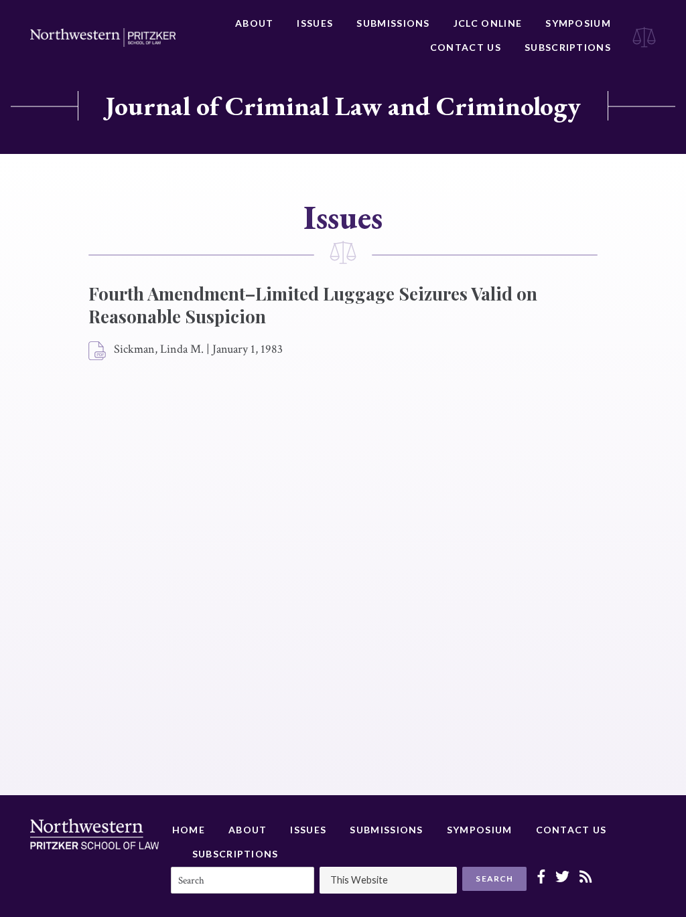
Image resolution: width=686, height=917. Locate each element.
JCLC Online (488, 23)
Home (188, 829)
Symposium (578, 23)
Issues (315, 23)
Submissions (392, 23)
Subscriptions (568, 47)
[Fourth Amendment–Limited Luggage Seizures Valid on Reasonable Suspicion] (97, 351)
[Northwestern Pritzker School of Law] (103, 37)
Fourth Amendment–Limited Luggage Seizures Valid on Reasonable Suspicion (312, 305)
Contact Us (465, 47)
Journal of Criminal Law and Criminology (343, 105)
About (254, 23)
